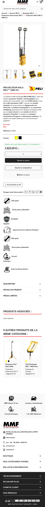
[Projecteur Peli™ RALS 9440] (12, 350)
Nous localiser (10, 437)
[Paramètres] (37, 2)
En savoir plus (6, 126)
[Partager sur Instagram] (25, 191)
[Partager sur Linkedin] (33, 191)
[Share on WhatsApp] (37, 191)
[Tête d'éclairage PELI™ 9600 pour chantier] (32, 350)
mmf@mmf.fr (10, 449)
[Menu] (4, 2)
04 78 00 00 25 (10, 446)
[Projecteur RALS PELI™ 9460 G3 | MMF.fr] (39, 65)
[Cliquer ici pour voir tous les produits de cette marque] (35, 88)
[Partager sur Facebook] (29, 191)
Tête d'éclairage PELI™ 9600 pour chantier (31, 366)
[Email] (40, 191)
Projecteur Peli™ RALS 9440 (11, 365)
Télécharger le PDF (14, 185)
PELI (33, 96)
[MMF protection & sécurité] (22, 2)
